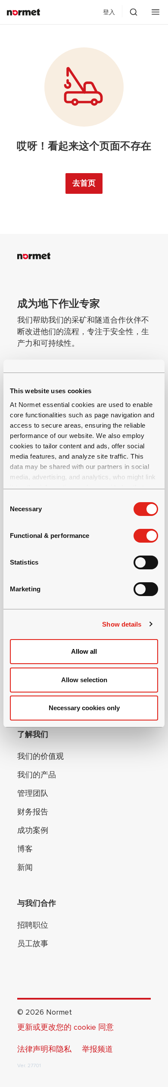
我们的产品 (36, 775)
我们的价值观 (40, 756)
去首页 (84, 183)
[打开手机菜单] (155, 12)
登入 (109, 12)
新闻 (25, 867)
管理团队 (32, 793)
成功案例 (32, 830)
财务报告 (32, 812)
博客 (25, 849)
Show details (121, 624)
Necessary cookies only (84, 707)
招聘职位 (32, 925)
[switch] (146, 536)
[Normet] (23, 12)
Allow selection (84, 679)
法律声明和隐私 (44, 1049)
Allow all (84, 651)
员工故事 (32, 943)
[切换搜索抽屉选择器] (133, 12)
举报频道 (97, 1049)
